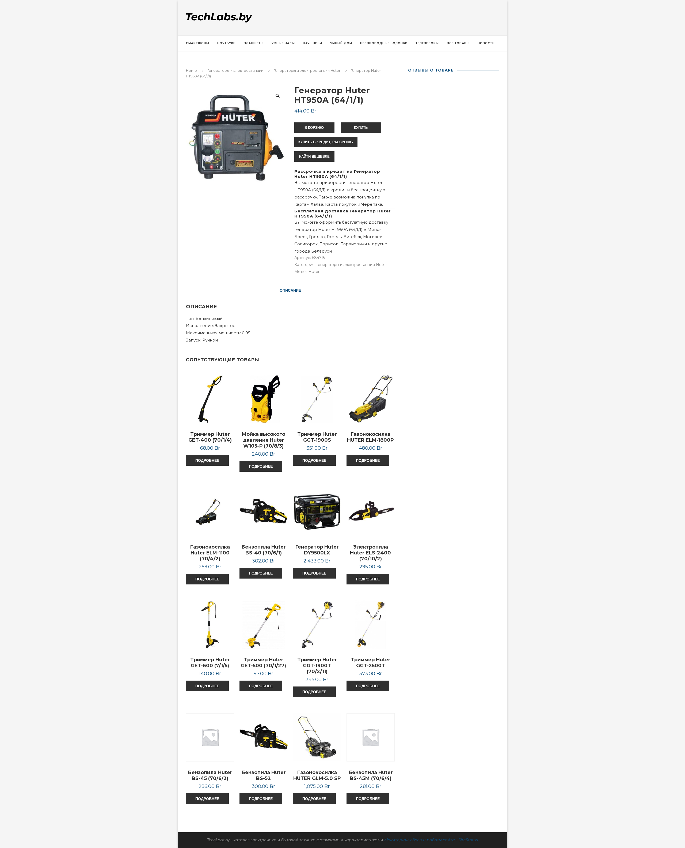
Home (191, 70)
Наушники (312, 43)
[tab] (290, 290)
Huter (314, 271)
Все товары (458, 43)
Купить (361, 128)
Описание (290, 290)
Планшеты (254, 43)
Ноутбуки (226, 43)
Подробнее (207, 460)
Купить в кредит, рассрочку (325, 142)
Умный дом (341, 43)
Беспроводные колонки (384, 43)
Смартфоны (197, 43)
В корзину (314, 128)
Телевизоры (427, 43)
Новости (486, 43)
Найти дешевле (314, 157)
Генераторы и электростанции (235, 70)
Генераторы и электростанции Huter (307, 70)
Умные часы (283, 43)
